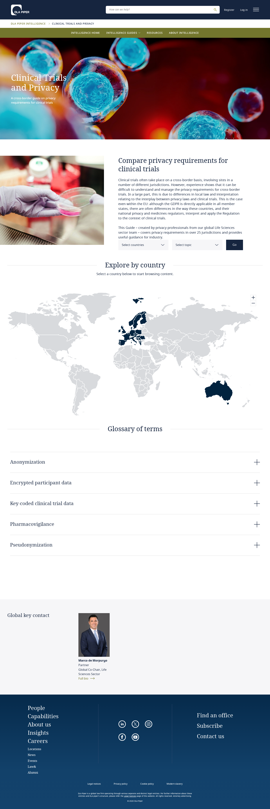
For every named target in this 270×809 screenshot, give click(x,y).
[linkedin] (122, 724)
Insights (38, 732)
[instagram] (148, 724)
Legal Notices (130, 796)
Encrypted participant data (41, 482)
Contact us (210, 736)
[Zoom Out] (253, 303)
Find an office (215, 715)
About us (39, 724)
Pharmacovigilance (32, 524)
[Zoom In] (253, 297)
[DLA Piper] (20, 9)
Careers (38, 740)
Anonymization (27, 462)
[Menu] (256, 9)
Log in (244, 10)
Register (229, 10)
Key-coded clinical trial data (42, 503)
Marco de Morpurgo (92, 660)
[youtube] (135, 737)
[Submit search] (216, 10)
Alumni (33, 772)
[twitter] (135, 724)
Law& (32, 766)
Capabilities (43, 716)
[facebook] (122, 737)
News (31, 755)
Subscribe (210, 725)
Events (32, 761)
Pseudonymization (31, 545)
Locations (34, 749)
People (36, 707)
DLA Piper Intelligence (28, 23)
